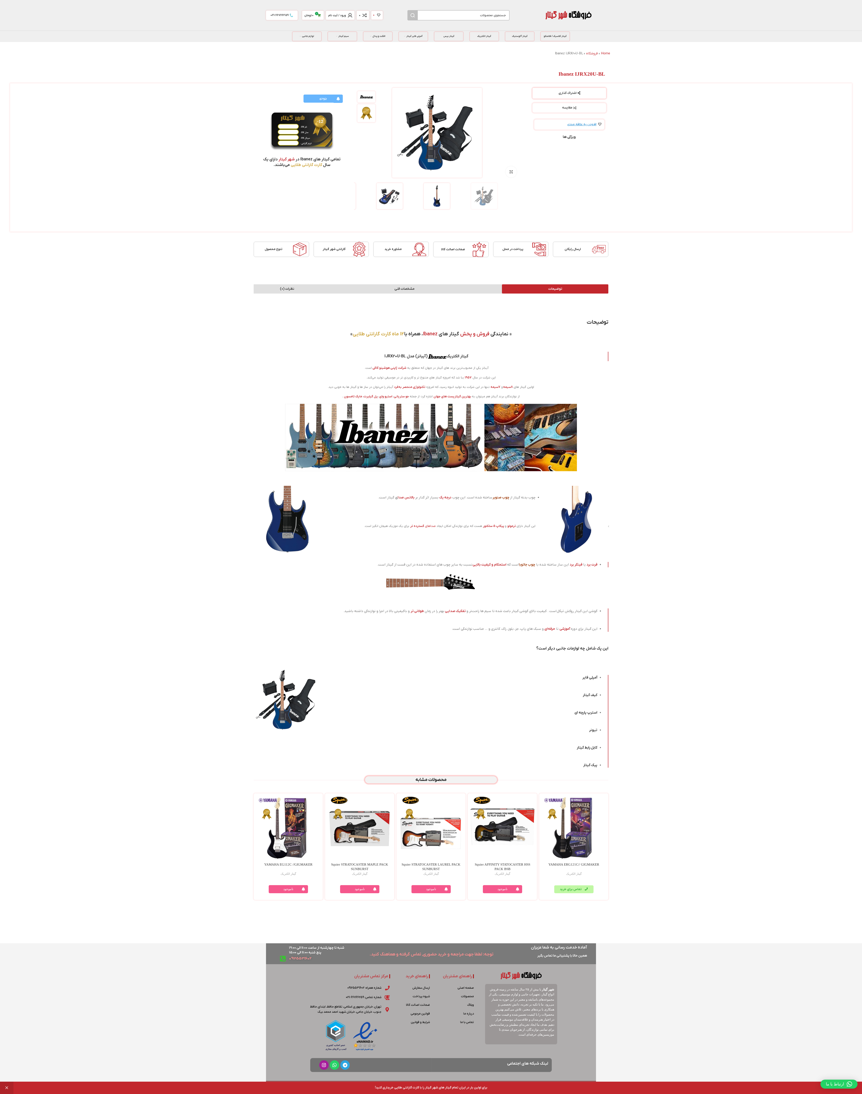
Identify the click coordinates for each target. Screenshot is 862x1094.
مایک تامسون (353, 396)
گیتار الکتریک (574, 873)
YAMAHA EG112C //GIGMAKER (288, 864)
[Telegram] (345, 1065)
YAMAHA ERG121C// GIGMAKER (573, 864)
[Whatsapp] (334, 1065)
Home (605, 53)
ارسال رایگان (573, 249)
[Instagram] (324, 1065)
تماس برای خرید (571, 889)
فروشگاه (592, 53)
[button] (584, 124)
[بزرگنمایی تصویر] (511, 171)
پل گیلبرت (371, 396)
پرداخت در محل (512, 249)
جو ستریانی (401, 396)
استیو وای (385, 396)
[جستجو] (412, 15)
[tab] (555, 289)
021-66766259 (279, 15)
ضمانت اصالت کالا (453, 249)
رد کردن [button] (6, 1088)
